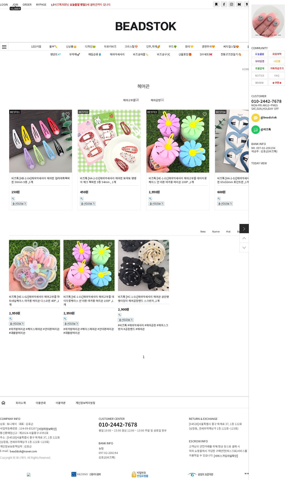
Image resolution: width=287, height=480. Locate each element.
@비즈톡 (265, 129)
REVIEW (259, 82)
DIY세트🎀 (206, 54)
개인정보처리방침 (85, 402)
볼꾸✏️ (53, 46)
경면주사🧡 (208, 46)
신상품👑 (71, 46)
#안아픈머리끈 (51, 329)
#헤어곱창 (150, 325)
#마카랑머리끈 (17, 329)
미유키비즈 (110, 46)
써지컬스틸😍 (231, 46)
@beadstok (268, 117)
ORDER (27, 4)
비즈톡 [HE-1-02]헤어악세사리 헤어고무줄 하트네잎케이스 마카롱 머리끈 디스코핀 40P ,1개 (34, 300)
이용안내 (41, 402)
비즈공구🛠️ (163, 54)
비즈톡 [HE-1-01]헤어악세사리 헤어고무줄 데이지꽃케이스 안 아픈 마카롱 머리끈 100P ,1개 (178, 180)
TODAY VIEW (259, 163)
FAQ (276, 75)
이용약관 (60, 402)
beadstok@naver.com (23, 451)
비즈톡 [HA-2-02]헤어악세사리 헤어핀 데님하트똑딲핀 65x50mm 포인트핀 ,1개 (246, 180)
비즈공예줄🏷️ (141, 54)
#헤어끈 (140, 329)
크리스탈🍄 (131, 46)
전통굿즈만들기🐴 (231, 54)
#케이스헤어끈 (34, 329)
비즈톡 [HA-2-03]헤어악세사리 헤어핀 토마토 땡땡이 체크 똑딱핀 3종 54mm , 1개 (108, 180)
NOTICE (259, 75)
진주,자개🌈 (153, 46)
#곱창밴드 (129, 329)
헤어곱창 (156, 100)
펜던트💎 (55, 54)
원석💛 (189, 46)
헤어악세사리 (117, 54)
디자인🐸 (90, 46)
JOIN (15, 4)
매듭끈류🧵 (95, 54)
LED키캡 (36, 46)
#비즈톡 (122, 325)
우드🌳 (173, 46)
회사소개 (21, 402)
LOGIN (4, 4)
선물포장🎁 (185, 54)
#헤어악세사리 (136, 325)
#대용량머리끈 (17, 333)
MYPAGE (41, 4)
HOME (246, 69)
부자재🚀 (74, 54)
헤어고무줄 (129, 100)
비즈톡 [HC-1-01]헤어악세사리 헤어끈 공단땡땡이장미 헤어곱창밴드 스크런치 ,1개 (143, 298)
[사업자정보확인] (47, 429)
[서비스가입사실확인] (226, 456)
